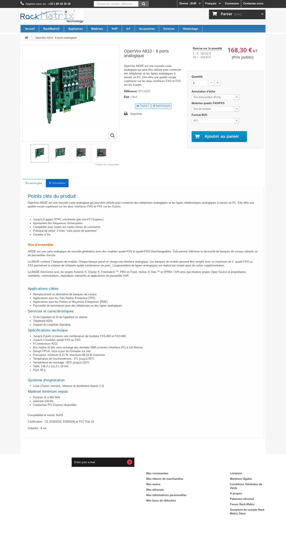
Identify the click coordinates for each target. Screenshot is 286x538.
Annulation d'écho (204, 91)
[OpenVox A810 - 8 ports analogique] (40, 153)
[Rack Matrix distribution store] (59, 16)
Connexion (232, 3)
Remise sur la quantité (207, 48)
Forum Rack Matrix (242, 504)
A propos (236, 493)
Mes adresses (155, 489)
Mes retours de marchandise (164, 478)
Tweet (144, 105)
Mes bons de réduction (161, 500)
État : (127, 96)
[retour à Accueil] (26, 38)
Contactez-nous (253, 3)
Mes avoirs (153, 484)
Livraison (236, 473)
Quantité (197, 76)
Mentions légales (241, 478)
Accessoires (58, 182)
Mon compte (158, 466)
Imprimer (136, 113)
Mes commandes (157, 473)
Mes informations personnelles (166, 495)
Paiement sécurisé (242, 498)
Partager (162, 105)
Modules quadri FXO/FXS (208, 103)
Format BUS (200, 114)
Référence (130, 91)
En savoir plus (34, 183)
